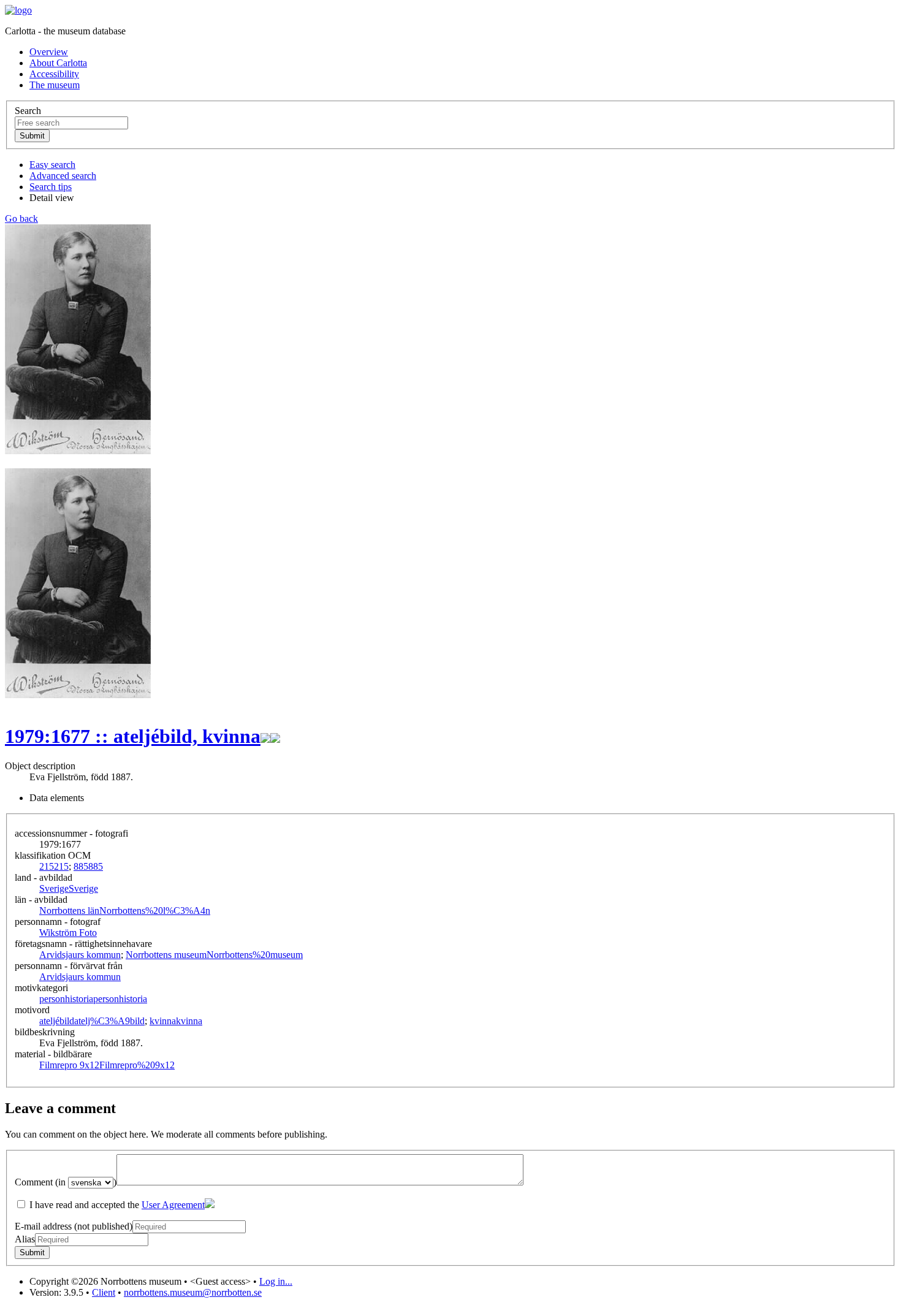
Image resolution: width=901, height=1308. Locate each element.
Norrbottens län (124, 910)
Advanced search (62, 175)
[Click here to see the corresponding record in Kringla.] (275, 736)
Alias (25, 1239)
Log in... (275, 1281)
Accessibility (54, 74)
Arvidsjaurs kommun (80, 954)
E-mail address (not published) (73, 1226)
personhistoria (93, 999)
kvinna (176, 1021)
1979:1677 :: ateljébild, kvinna (132, 736)
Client (103, 1292)
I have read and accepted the (116, 1205)
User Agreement (173, 1205)
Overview (48, 52)
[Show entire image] (78, 695)
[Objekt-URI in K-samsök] (265, 736)
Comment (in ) (65, 1182)
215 (54, 866)
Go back (21, 218)
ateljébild (92, 1021)
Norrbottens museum (214, 954)
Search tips (50, 186)
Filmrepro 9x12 (107, 1065)
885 (88, 866)
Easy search (52, 164)
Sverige (68, 888)
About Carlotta (58, 63)
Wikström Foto (68, 932)
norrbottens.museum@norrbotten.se (193, 1292)
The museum (54, 85)
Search (28, 110)
